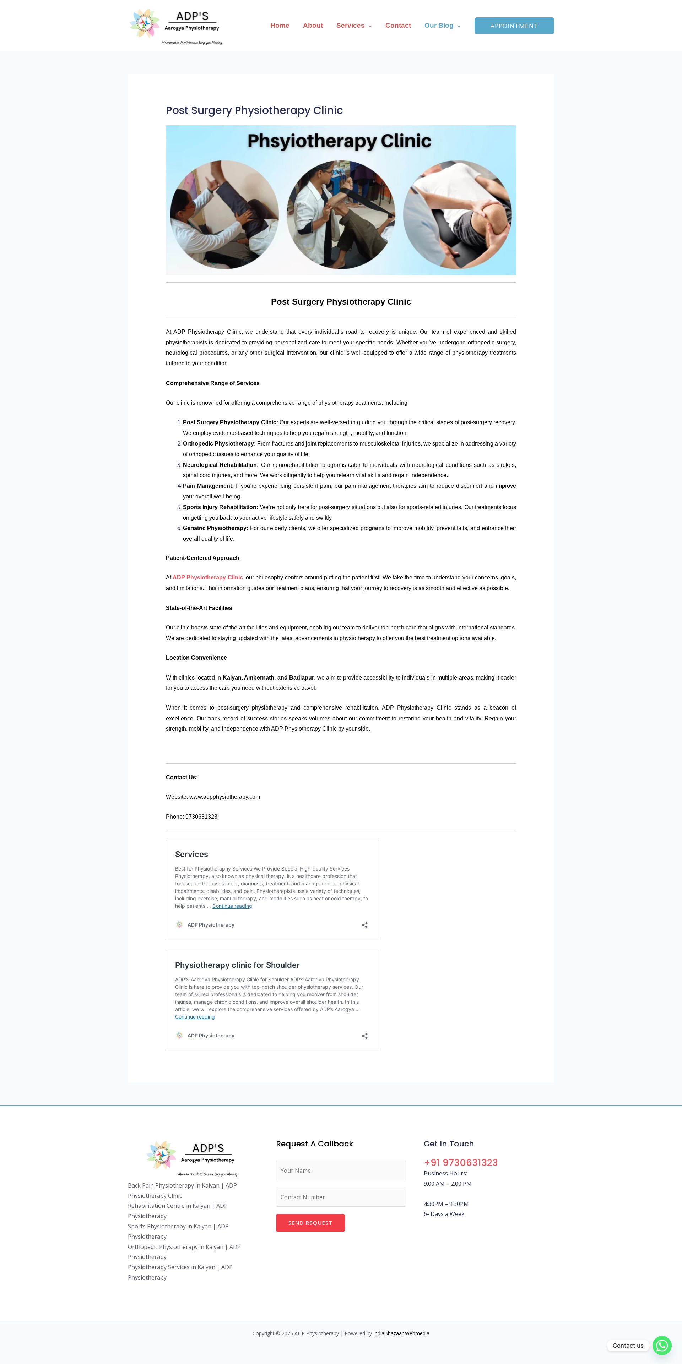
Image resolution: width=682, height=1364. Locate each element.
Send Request (310, 1222)
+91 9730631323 (461, 1162)
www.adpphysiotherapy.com (224, 797)
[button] (368, 25)
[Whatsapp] (662, 1345)
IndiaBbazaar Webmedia (401, 1333)
